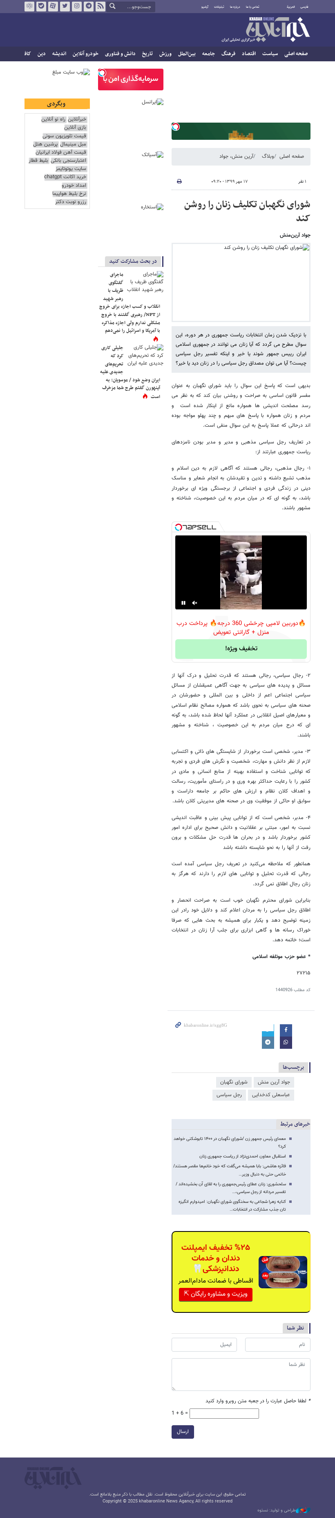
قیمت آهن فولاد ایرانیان (61, 153)
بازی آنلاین (75, 128)
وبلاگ (268, 156)
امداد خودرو (74, 186)
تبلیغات (219, 6)
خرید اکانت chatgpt (65, 177)
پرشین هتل (45, 144)
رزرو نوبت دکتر (70, 202)
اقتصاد (249, 53)
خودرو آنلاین (85, 53)
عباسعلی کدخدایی (271, 1095)
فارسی (304, 6)
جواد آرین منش (274, 1082)
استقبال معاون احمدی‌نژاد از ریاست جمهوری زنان (242, 1156)
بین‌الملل (187, 53)
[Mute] (195, 603)
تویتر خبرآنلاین (65, 6)
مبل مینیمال (73, 144)
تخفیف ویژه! (241, 649)
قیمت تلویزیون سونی (64, 136)
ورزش (165, 53)
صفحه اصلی (296, 53)
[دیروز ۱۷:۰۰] (145, 356)
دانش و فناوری (120, 53)
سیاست (270, 53)
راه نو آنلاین (53, 119)
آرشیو (204, 6)
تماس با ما (252, 6)
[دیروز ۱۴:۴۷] (145, 283)
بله (41, 6)
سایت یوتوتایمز (71, 169)
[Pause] (183, 603)
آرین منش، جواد (236, 156)
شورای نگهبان (234, 1082)
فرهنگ (228, 53)
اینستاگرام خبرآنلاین (77, 6)
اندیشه (59, 53)
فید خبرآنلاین (100, 6)
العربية (291, 6)
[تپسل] (176, 127)
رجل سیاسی (229, 1095)
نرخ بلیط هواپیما (69, 194)
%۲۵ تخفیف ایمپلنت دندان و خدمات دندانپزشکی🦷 (215, 1258)
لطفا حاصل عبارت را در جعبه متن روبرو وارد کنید (257, 1401)
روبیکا (29, 6)
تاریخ (147, 53)
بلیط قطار (38, 161)
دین (42, 53)
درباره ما (235, 6)
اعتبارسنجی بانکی (68, 161)
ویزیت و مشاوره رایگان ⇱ (216, 1294)
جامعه (208, 53)
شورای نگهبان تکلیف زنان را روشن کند (247, 212)
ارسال (183, 1432)
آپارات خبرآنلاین (53, 6)
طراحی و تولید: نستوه (276, 1510)
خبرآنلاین (265, 30)
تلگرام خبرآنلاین (89, 6)
